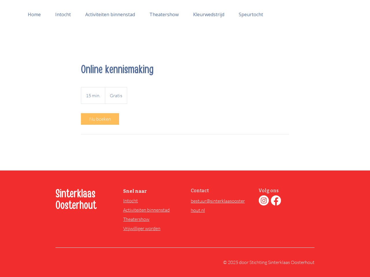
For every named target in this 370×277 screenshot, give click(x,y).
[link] (100, 119)
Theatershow (136, 219)
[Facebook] (276, 200)
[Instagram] (264, 200)
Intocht (130, 200)
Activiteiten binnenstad (146, 210)
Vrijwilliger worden (141, 228)
